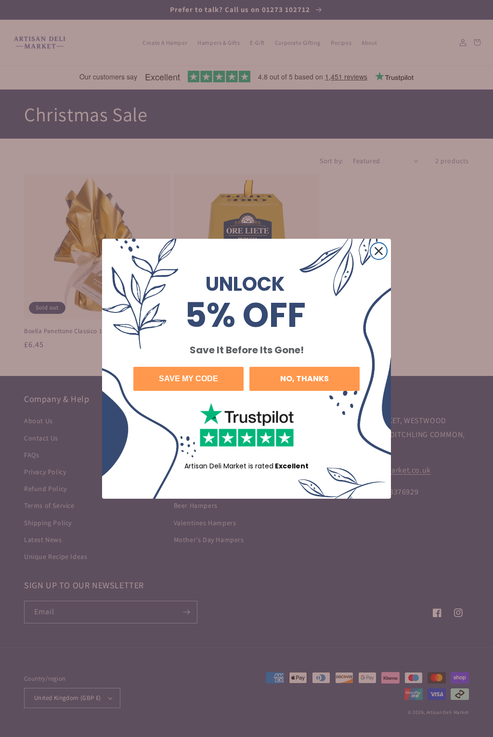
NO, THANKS (304, 378)
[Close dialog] (378, 251)
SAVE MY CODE (188, 379)
